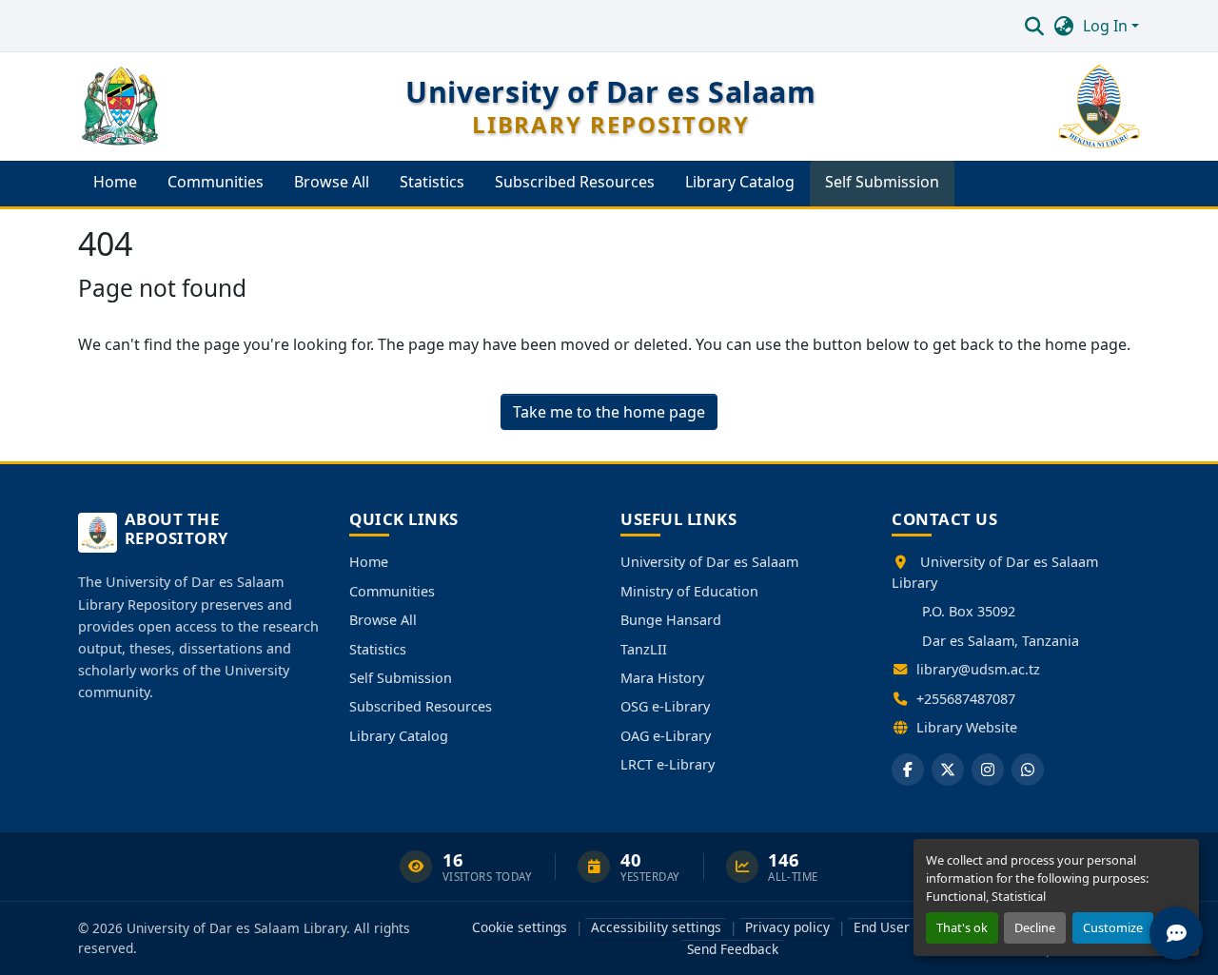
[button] (1034, 25)
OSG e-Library (665, 706)
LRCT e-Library (667, 764)
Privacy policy (787, 927)
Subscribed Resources (420, 706)
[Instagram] (988, 769)
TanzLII (643, 649)
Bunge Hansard (670, 620)
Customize (1113, 927)
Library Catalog (398, 736)
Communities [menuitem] (215, 181)
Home (368, 562)
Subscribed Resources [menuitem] (575, 181)
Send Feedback (732, 949)
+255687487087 (965, 699)
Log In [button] (1107, 25)
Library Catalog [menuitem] (740, 181)
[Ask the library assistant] (1176, 933)
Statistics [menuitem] (432, 181)
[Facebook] (908, 769)
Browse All (383, 620)
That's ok (962, 927)
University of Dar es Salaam (709, 562)
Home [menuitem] (115, 181)
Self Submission (400, 678)
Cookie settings (519, 927)
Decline (1034, 927)
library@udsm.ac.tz (978, 669)
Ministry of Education (689, 591)
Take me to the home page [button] (609, 411)
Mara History (662, 678)
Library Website (966, 727)
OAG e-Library (665, 736)
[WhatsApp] (1028, 769)
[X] (948, 769)
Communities (392, 591)
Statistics (377, 649)
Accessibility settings (656, 927)
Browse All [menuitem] (331, 181)
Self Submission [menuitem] (882, 181)
